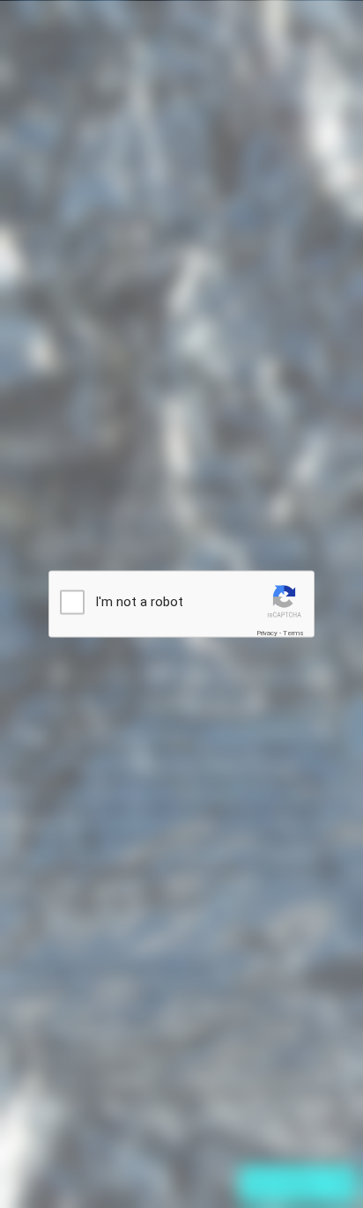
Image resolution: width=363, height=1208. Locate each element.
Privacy (267, 633)
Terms (293, 633)
